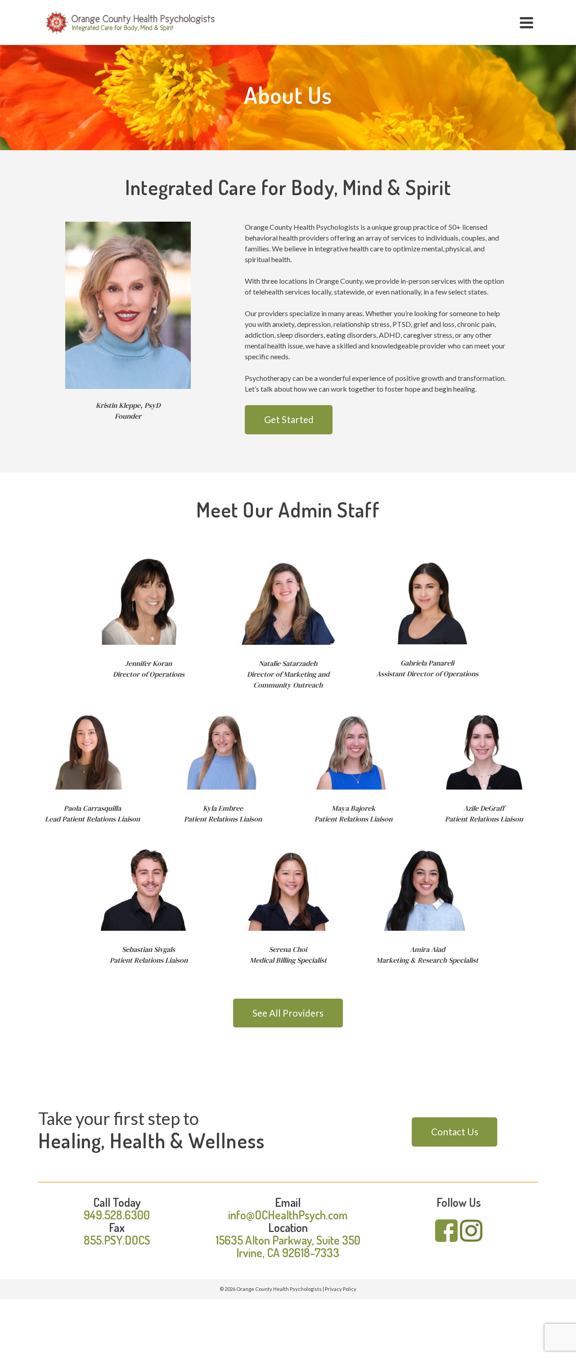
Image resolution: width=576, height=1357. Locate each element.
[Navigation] (526, 22)
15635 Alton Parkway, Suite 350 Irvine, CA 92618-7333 (288, 1246)
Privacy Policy (340, 1289)
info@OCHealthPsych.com (288, 1214)
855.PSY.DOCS (117, 1239)
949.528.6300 (117, 1214)
